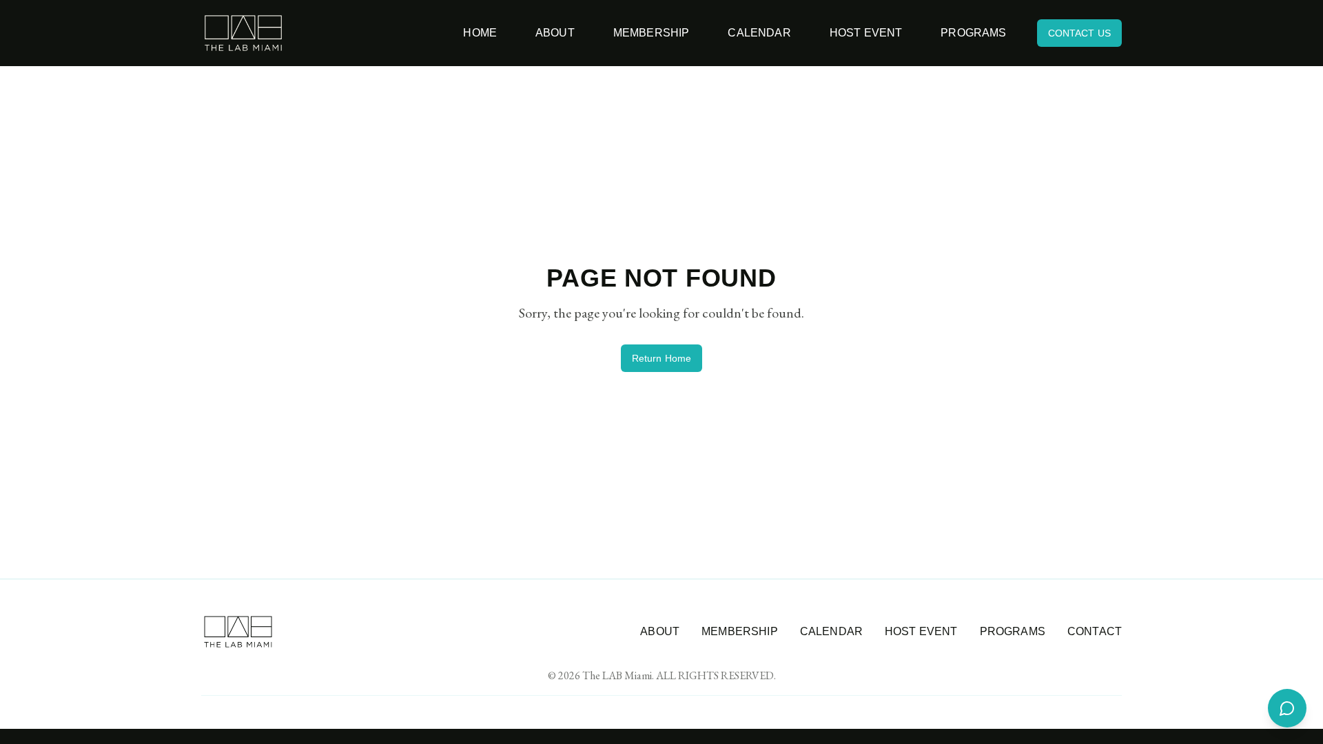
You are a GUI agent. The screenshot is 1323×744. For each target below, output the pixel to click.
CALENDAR (831, 631)
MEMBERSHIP (739, 631)
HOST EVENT (921, 631)
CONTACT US (1079, 33)
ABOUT (659, 631)
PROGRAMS (1012, 631)
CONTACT (1094, 631)
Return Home (662, 358)
